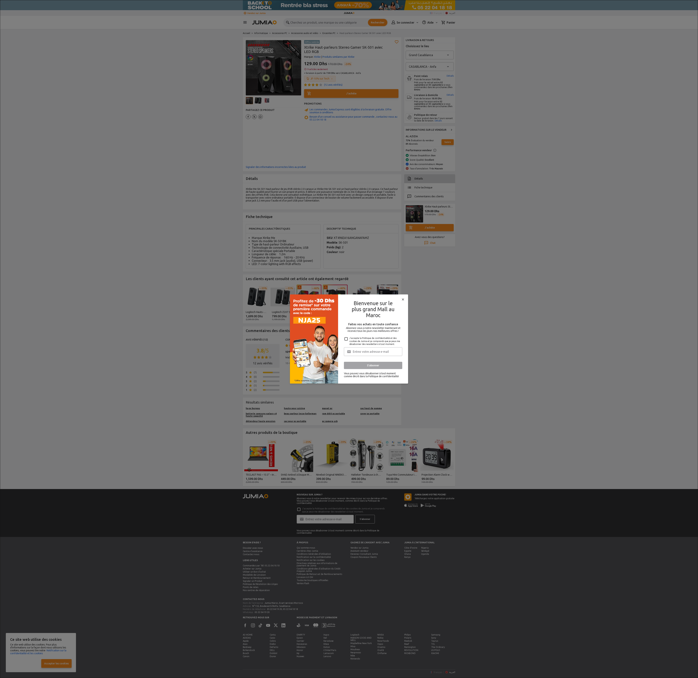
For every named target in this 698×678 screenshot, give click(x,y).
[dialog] (349, 339)
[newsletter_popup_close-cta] (403, 299)
